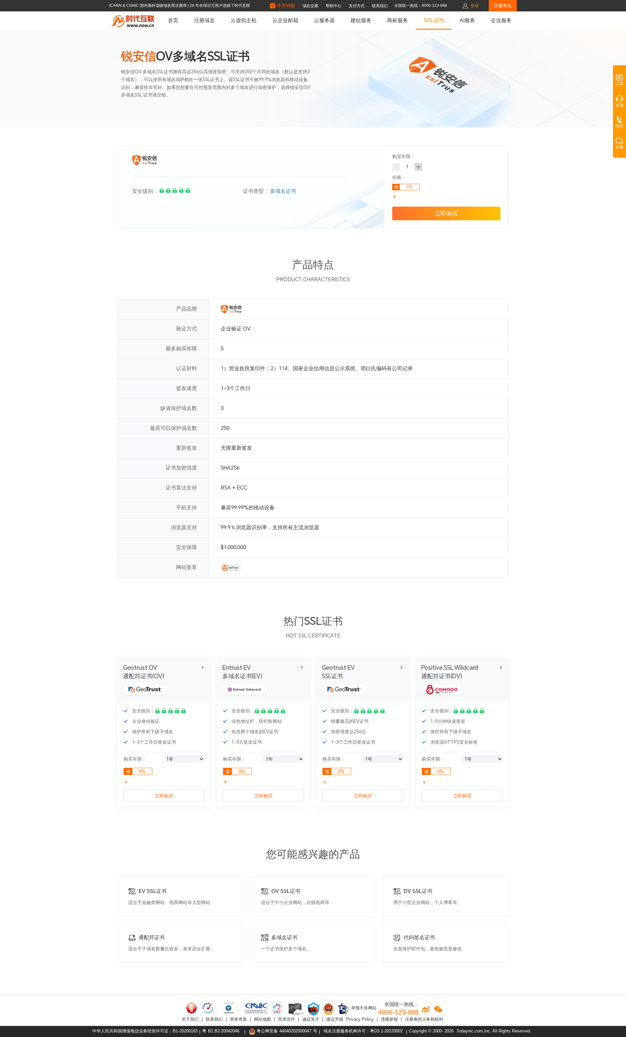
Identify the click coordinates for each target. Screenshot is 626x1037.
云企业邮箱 (285, 20)
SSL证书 (434, 20)
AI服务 (467, 20)
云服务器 (324, 20)
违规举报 (389, 1019)
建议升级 (334, 1019)
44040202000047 (295, 1031)
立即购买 (446, 213)
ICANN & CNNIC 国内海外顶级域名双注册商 (148, 5)
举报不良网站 (363, 1007)
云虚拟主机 (244, 20)
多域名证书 (283, 191)
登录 (474, 5)
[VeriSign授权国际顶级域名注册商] (229, 1008)
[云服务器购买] (295, 1008)
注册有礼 (503, 5)
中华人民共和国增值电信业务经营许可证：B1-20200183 (145, 1031)
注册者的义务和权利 (424, 1019)
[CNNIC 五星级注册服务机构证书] (192, 1008)
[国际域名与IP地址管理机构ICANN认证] (207, 1008)
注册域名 (204, 20)
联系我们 (214, 1019)
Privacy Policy (360, 1019)
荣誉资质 (238, 1019)
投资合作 (286, 1019)
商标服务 (397, 20)
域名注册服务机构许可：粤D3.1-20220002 (363, 1031)
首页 (173, 20)
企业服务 (501, 20)
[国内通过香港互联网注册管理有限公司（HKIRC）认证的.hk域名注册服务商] (277, 1008)
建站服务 (360, 20)
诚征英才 (310, 1019)
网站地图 (262, 1019)
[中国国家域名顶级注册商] (256, 1008)
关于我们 (190, 1019)
